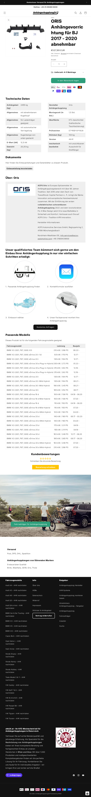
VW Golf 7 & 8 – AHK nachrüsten (14, 691)
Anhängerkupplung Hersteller (70, 585)
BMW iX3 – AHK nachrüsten (16, 631)
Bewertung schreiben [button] (45, 467)
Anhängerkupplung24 (42, 793)
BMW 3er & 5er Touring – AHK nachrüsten (17, 614)
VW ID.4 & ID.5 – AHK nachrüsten (14, 699)
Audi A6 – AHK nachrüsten (16, 595)
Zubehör (62, 621)
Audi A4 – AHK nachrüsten (16, 585)
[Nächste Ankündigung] (86, 2)
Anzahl (53, 60)
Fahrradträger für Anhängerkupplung (30, 524)
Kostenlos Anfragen (45, 327)
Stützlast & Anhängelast (42, 610)
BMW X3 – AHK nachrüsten (16, 621)
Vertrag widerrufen (43, 616)
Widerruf (36, 600)
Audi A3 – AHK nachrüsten (16, 590)
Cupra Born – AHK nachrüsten (17, 636)
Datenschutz (38, 595)
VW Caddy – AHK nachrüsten (17, 685)
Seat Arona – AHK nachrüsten (17, 649)
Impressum (37, 605)
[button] (4, 12)
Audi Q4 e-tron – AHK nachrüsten (14, 606)
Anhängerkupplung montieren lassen (71, 596)
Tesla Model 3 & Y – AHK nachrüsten (15, 678)
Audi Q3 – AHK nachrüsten (16, 600)
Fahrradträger (64, 616)
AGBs (35, 590)
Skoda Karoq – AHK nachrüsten (13, 663)
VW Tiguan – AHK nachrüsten (17, 713)
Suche (61, 626)
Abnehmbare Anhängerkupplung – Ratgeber (71, 604)
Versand (63, 53)
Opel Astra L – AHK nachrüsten (13, 642)
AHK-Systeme (64, 590)
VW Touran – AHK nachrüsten (17, 718)
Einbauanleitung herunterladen (19, 168)
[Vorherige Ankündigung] (4, 2)
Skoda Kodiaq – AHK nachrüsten (14, 671)
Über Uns (36, 585)
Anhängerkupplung (66, 611)
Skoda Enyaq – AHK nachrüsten (13, 655)
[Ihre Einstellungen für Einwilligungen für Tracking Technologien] (87, 793)
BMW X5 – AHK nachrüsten (16, 626)
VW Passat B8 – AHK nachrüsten (14, 707)
